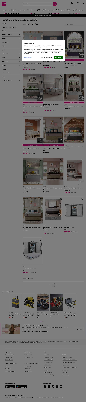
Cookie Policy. (44, 47)
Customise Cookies (27, 57)
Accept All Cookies (58, 57)
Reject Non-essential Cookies (47, 57)
